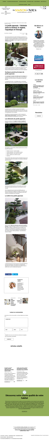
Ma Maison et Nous (19, 435)
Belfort (28, 430)
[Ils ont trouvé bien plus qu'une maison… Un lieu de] (37, 419)
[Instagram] (45, 6)
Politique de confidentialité (5, 438)
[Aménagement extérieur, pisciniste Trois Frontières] (22, 358)
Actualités (18, 367)
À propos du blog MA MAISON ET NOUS (6, 9)
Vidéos (29, 4)
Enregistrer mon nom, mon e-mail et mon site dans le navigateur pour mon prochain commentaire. (15, 336)
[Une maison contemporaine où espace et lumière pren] (12, 419)
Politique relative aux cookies (16, 438)
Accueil (6, 22)
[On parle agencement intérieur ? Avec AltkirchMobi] (28, 419)
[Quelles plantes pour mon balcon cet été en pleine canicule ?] (10, 358)
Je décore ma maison (22, 1)
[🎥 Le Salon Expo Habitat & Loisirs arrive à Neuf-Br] (20, 419)
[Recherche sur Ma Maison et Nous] (41, 7)
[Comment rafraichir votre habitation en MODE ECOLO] (45, 419)
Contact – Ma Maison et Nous (6, 14)
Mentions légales (10, 437)
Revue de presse (3, 437)
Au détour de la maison (23, 4)
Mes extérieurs (37, 1)
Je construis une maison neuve (12, 1)
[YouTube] (45, 8)
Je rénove (4, 1)
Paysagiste (10, 33)
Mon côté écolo (43, 1)
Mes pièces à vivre (30, 1)
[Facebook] (43, 6)
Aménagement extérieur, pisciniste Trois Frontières (22, 369)
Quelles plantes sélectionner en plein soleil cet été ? (9, 369)
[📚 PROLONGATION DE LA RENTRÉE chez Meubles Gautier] (4, 419)
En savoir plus (7, 381)
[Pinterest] (43, 8)
